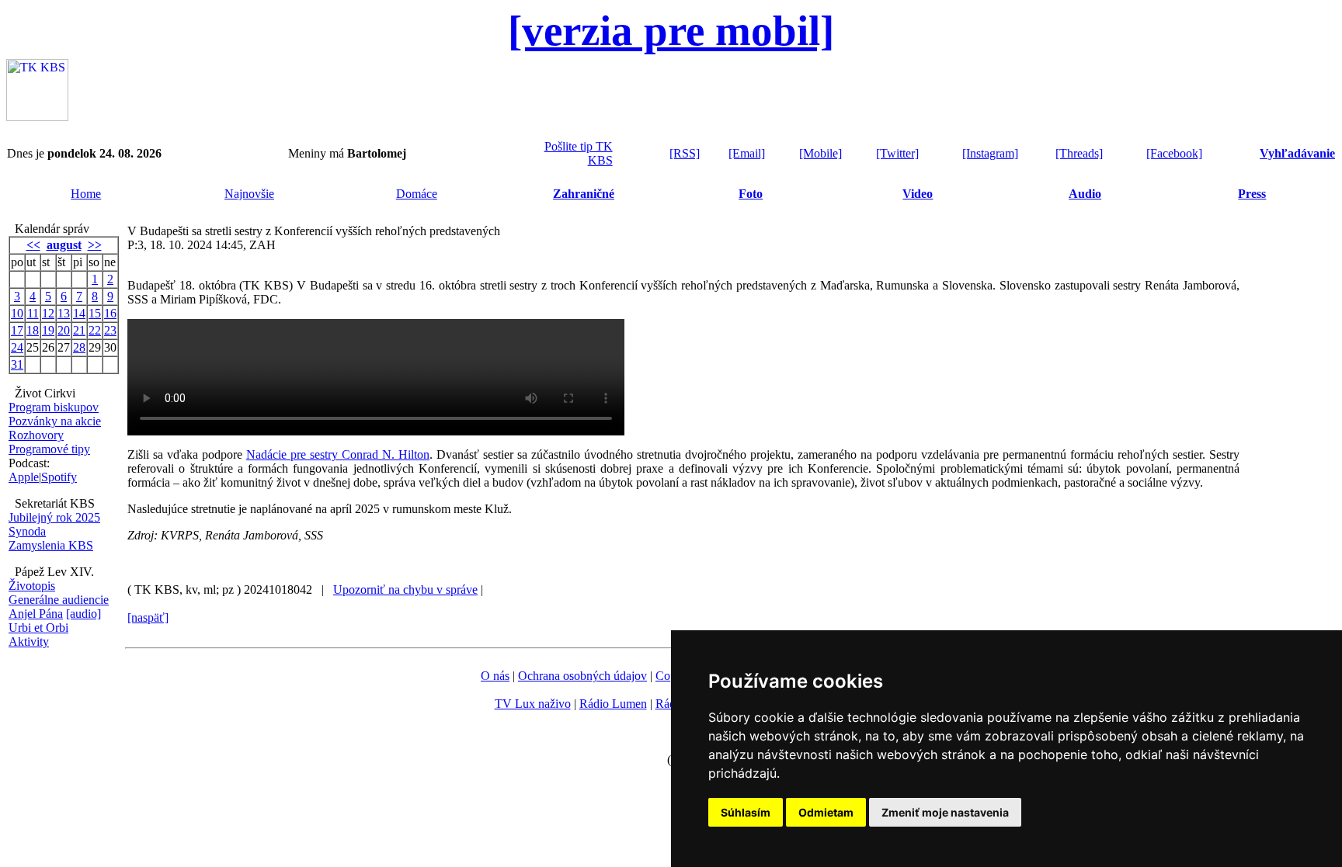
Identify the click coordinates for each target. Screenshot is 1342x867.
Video (917, 193)
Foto (751, 193)
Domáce (416, 193)
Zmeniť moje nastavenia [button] (945, 812)
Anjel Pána (36, 613)
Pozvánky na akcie (55, 421)
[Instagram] (990, 153)
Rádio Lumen (613, 703)
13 (63, 313)
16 (110, 313)
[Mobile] (820, 153)
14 (79, 313)
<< (33, 244)
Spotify (59, 477)
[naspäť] (148, 617)
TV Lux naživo (533, 703)
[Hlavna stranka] (37, 116)
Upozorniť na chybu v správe (405, 589)
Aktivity (29, 641)
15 (95, 313)
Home (86, 193)
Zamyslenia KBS (51, 545)
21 (79, 330)
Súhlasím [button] (745, 812)
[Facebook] (1174, 153)
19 (48, 330)
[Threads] (1079, 153)
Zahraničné (583, 193)
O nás (495, 675)
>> (95, 244)
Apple (24, 477)
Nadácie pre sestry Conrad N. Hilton (337, 454)
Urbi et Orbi (38, 627)
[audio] (83, 613)
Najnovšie (249, 193)
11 (33, 313)
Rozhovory (36, 435)
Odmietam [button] (826, 812)
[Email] (746, 153)
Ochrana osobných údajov (582, 675)
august (64, 244)
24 (17, 347)
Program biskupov (54, 407)
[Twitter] (897, 153)
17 (17, 330)
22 (95, 330)
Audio (1085, 193)
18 (32, 330)
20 (63, 330)
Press (1252, 193)
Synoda (27, 531)
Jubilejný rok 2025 (54, 517)
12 (48, 313)
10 (17, 313)
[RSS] (684, 153)
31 (17, 364)
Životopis (32, 585)
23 (110, 330)
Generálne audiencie (59, 599)
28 (79, 347)
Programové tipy (49, 449)
